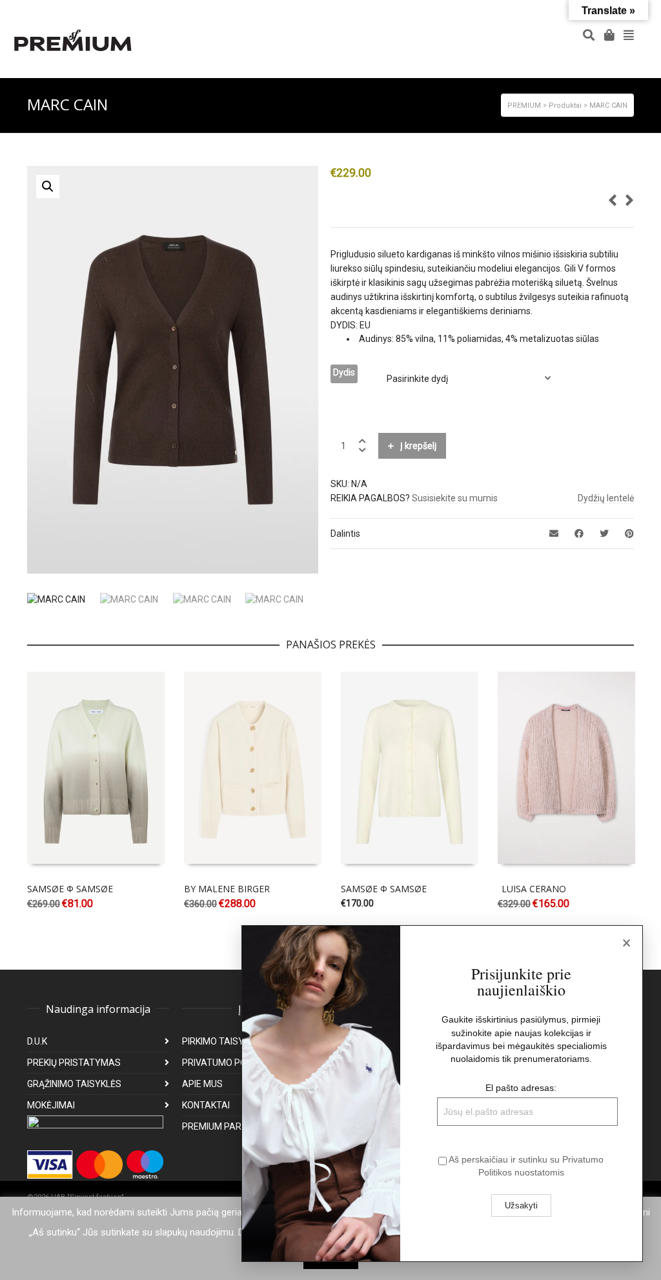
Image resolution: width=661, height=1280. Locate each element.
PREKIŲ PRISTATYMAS (74, 1062)
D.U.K (37, 1041)
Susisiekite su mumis (455, 498)
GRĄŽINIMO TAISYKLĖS (74, 1084)
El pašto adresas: (520, 1088)
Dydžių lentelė (606, 498)
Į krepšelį (418, 446)
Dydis (344, 372)
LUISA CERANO (534, 889)
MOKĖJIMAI (51, 1105)
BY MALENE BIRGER (227, 889)
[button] (47, 186)
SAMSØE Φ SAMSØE (70, 889)
